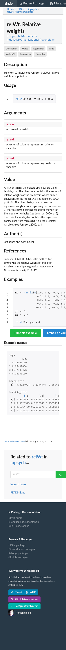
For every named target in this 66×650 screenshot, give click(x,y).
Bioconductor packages (21, 549)
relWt (19, 98)
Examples (40, 54)
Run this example (25, 332)
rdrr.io (8, 3)
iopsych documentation (14, 442)
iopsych (18, 463)
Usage (25, 49)
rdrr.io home (15, 518)
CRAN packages (17, 545)
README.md (17, 492)
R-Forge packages (18, 553)
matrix (28, 292)
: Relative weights (20, 12)
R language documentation (23, 522)
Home (10, 9)
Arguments (38, 49)
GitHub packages (18, 557)
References (25, 54)
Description (11, 49)
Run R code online (18, 526)
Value (51, 49)
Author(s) (10, 54)
